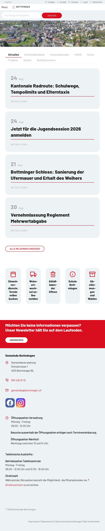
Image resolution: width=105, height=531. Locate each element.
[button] (4, 7)
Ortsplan (51, 2)
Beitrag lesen (19, 101)
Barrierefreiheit (91, 521)
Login (85, 2)
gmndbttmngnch (26, 390)
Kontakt (63, 2)
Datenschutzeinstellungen (69, 521)
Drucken (74, 2)
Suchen (52, 15)
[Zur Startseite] (19, 7)
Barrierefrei (97, 2)
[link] (13, 286)
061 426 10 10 (18, 380)
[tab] (13, 55)
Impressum (34, 521)
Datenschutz (47, 521)
